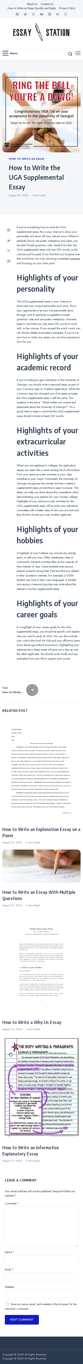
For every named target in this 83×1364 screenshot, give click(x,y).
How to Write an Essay (27, 159)
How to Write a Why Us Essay (31, 1022)
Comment (12, 1203)
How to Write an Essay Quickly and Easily (32, 8)
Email (9, 1270)
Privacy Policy (67, 8)
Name (10, 1252)
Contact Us (46, 4)
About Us (32, 4)
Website (9, 1287)
